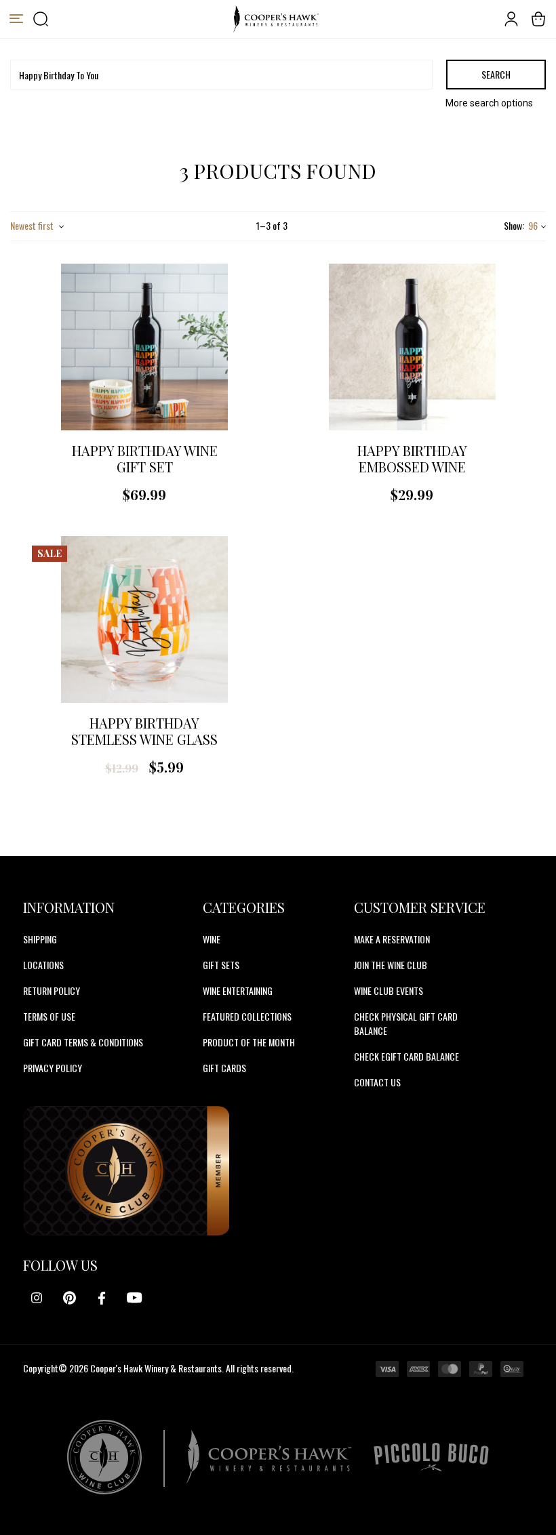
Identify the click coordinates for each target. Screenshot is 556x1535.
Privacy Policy (52, 1068)
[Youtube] (134, 1297)
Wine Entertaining (238, 990)
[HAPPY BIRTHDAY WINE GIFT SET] (144, 347)
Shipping (40, 939)
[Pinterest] (69, 1297)
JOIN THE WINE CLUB (390, 965)
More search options (489, 103)
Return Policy (51, 990)
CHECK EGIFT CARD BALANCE (406, 1056)
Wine (211, 939)
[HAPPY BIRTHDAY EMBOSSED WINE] (412, 347)
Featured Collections (247, 1016)
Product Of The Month (249, 1042)
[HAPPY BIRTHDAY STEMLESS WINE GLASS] (144, 619)
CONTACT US (377, 1082)
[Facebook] (101, 1297)
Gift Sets (221, 965)
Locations (43, 965)
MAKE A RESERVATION (392, 939)
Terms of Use (49, 1016)
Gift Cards (224, 1068)
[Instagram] (36, 1297)
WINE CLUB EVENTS (388, 990)
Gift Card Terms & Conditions (83, 1042)
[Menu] (16, 19)
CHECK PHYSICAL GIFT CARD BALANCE (406, 1023)
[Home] (275, 19)
